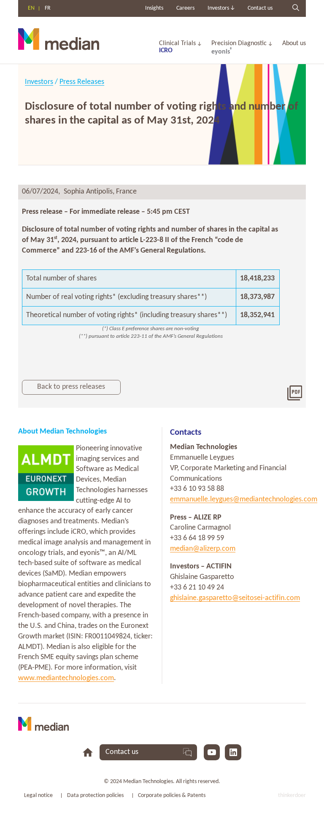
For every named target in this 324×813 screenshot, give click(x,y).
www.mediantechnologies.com (66, 678)
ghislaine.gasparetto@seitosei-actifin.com (235, 598)
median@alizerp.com (202, 548)
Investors (39, 82)
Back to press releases (71, 386)
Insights (154, 8)
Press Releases (81, 82)
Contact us (260, 8)
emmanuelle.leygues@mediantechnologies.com (243, 499)
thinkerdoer (292, 795)
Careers (185, 8)
